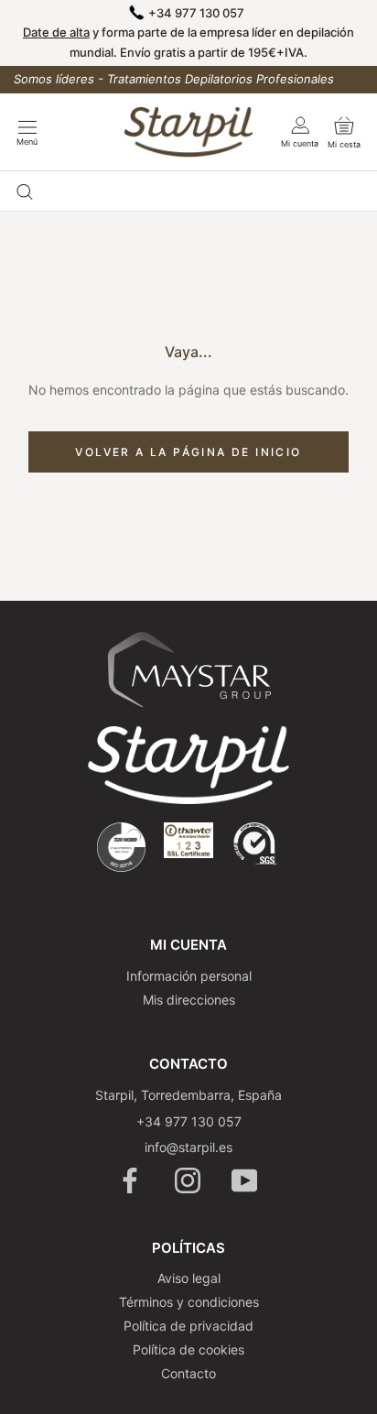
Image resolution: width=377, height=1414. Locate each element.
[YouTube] (246, 1180)
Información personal (189, 976)
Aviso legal (189, 1278)
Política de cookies (188, 1349)
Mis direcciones (189, 999)
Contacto (188, 1373)
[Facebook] (131, 1180)
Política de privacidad (188, 1325)
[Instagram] (189, 1180)
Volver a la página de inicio (188, 452)
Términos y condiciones (189, 1302)
